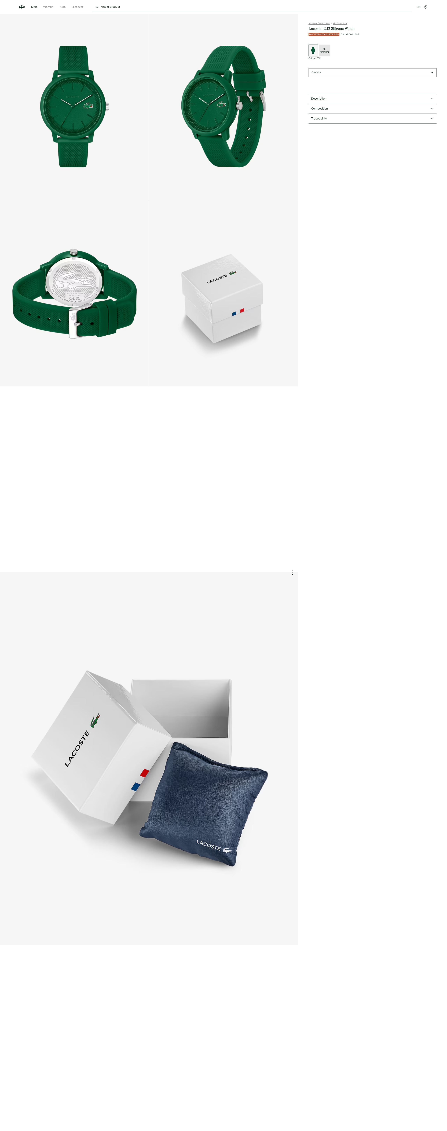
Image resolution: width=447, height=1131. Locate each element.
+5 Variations (324, 50)
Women (48, 7)
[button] (425, 7)
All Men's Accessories (319, 24)
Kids (62, 7)
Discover (77, 7)
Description (318, 98)
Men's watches (340, 24)
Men (34, 7)
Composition (319, 108)
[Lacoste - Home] (22, 7)
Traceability (319, 118)
